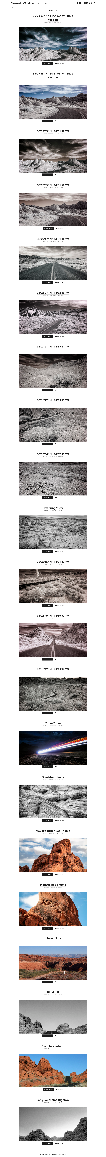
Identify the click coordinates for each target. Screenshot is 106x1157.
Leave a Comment (60, 63)
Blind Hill (53, 992)
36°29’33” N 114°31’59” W (53, 131)
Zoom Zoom (53, 723)
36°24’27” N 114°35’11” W (53, 346)
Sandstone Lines (53, 777)
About (45, 3)
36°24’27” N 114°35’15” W (53, 400)
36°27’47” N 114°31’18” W (53, 239)
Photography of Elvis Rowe (22, 3)
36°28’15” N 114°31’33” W (53, 562)
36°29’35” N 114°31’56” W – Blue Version (53, 102)
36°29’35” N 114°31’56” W (53, 185)
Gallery (40, 3)
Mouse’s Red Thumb (53, 884)
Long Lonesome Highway (53, 1100)
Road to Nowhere (53, 1046)
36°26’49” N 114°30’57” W (53, 615)
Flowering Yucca (53, 508)
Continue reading (48, 64)
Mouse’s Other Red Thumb (53, 831)
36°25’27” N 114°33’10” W (53, 292)
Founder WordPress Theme (47, 1154)
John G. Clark (53, 938)
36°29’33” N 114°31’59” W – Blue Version (53, 44)
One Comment (60, 228)
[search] (94, 3)
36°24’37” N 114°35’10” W (53, 669)
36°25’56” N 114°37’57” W (53, 454)
